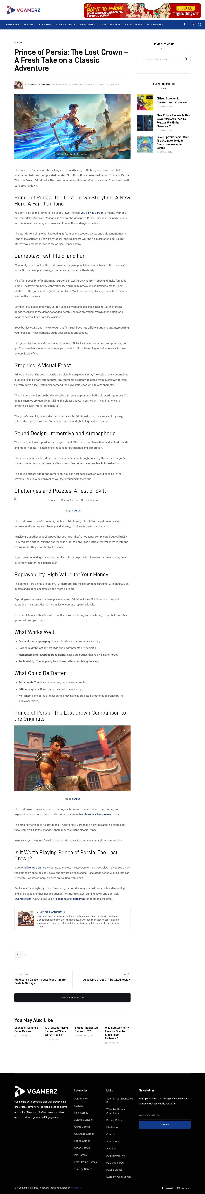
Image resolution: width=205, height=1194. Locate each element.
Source (76, 510)
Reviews (78, 1105)
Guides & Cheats (83, 1119)
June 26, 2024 (52, 1039)
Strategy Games (83, 1169)
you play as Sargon (92, 212)
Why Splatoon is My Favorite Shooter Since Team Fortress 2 (117, 1033)
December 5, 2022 (24, 1036)
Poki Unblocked (115, 1162)
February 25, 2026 (164, 106)
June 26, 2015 (113, 1043)
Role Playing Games (85, 1162)
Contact (110, 1134)
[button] (20, 955)
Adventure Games (84, 1133)
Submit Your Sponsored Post (119, 1100)
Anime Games (82, 1126)
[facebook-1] (184, 24)
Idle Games (80, 1155)
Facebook (61, 898)
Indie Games (81, 1112)
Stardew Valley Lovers (118, 1176)
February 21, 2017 (85, 1036)
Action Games (82, 1147)
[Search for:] (164, 59)
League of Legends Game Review (26, 1029)
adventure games (35, 867)
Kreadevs (76, 1187)
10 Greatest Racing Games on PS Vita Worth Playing (56, 1031)
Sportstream (113, 1141)
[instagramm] (193, 24)
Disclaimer (112, 1127)
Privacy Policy (114, 1120)
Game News (81, 1098)
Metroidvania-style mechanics (101, 814)
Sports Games (82, 1140)
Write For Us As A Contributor (116, 1111)
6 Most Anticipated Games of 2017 (86, 1029)
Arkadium (111, 1148)
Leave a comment (70, 997)
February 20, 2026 (164, 152)
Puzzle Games (114, 1169)
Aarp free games (115, 1155)
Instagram (78, 898)
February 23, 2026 (164, 130)
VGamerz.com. (23, 898)
